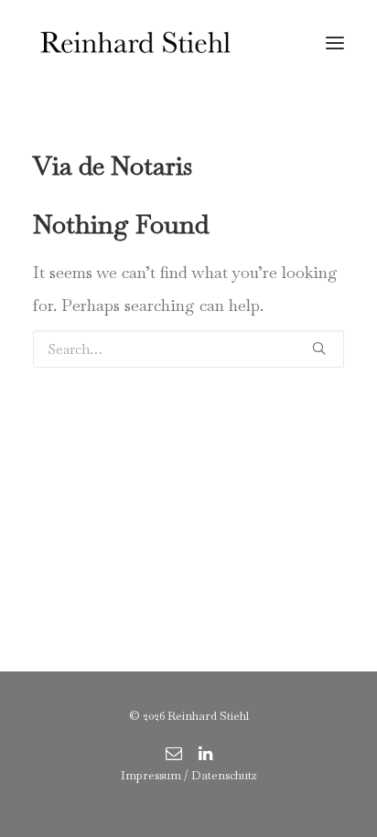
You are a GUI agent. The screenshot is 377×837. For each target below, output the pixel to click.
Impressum (151, 775)
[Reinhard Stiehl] (135, 43)
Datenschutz (224, 775)
